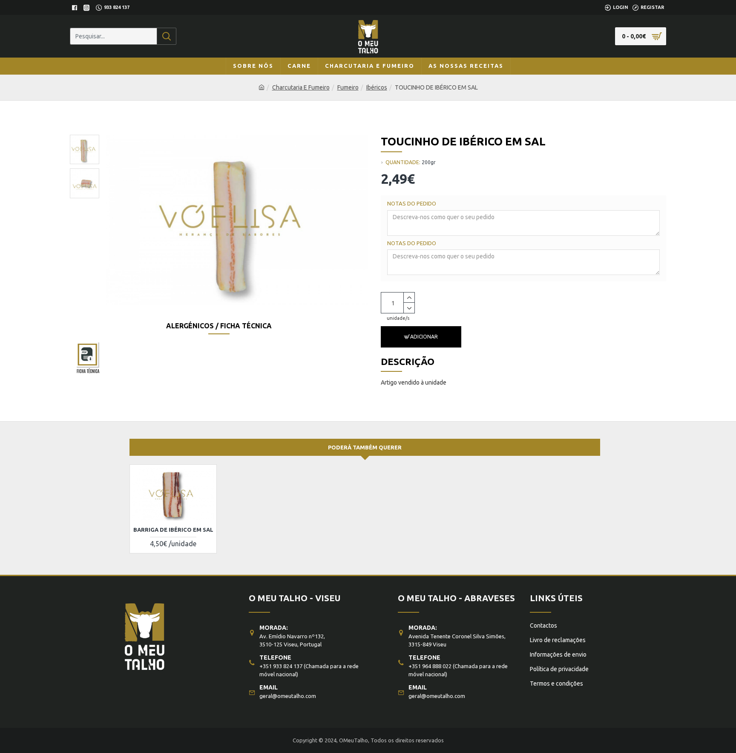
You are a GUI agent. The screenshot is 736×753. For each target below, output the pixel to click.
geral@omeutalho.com (287, 696)
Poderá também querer (365, 447)
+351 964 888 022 (429, 666)
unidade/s (398, 318)
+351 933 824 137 (280, 666)
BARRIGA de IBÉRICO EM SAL (173, 530)
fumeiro (348, 87)
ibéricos (376, 87)
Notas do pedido (411, 203)
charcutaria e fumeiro (301, 87)
